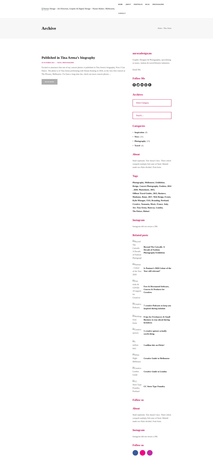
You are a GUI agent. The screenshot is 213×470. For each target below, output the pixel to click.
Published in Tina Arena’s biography (68, 57)
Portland (165, 200)
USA (148, 200)
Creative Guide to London (155, 371)
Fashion (162, 186)
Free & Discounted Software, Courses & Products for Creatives (156, 289)
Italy (166, 204)
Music (153, 204)
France (160, 204)
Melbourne (149, 182)
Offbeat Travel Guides (142, 193)
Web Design (158, 197)
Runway (151, 208)
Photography (68, 62)
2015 (152, 190)
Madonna (137, 197)
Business (162, 193)
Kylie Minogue (139, 200)
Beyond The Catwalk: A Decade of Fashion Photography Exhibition (154, 250)
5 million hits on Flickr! (154, 345)
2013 (155, 193)
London (159, 208)
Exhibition (160, 182)
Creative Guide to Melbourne (157, 358)
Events (167, 197)
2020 (136, 190)
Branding (156, 200)
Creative (136, 204)
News (59, 62)
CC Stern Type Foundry (154, 386)
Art (134, 208)
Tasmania (145, 204)
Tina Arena (142, 208)
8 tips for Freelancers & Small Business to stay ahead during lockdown (157, 320)
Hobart (146, 211)
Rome (144, 197)
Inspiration (139, 132)
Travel (137, 145)
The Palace (137, 211)
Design (135, 186)
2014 (169, 186)
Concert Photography (149, 186)
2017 (150, 197)
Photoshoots (144, 190)
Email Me (137, 70)
